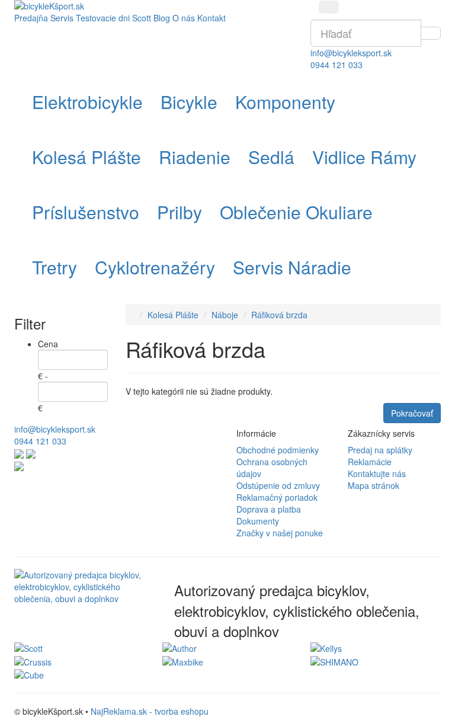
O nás (183, 18)
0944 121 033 (336, 65)
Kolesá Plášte (173, 315)
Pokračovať (412, 413)
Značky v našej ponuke (279, 533)
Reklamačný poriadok (277, 497)
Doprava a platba (268, 509)
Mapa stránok (373, 485)
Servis (61, 18)
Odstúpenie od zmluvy (278, 485)
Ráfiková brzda (279, 315)
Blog (161, 18)
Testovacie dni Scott (113, 18)
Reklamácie (370, 462)
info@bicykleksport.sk (351, 53)
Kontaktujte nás (377, 473)
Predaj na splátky (380, 450)
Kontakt (211, 18)
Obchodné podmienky (277, 450)
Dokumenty (257, 521)
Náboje (225, 315)
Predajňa (31, 18)
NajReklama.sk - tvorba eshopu (150, 711)
